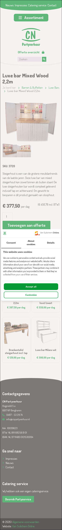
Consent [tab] (11, 242)
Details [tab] (51, 242)
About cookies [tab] (31, 243)
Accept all (31, 286)
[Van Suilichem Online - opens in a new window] (47, 233)
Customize (31, 295)
